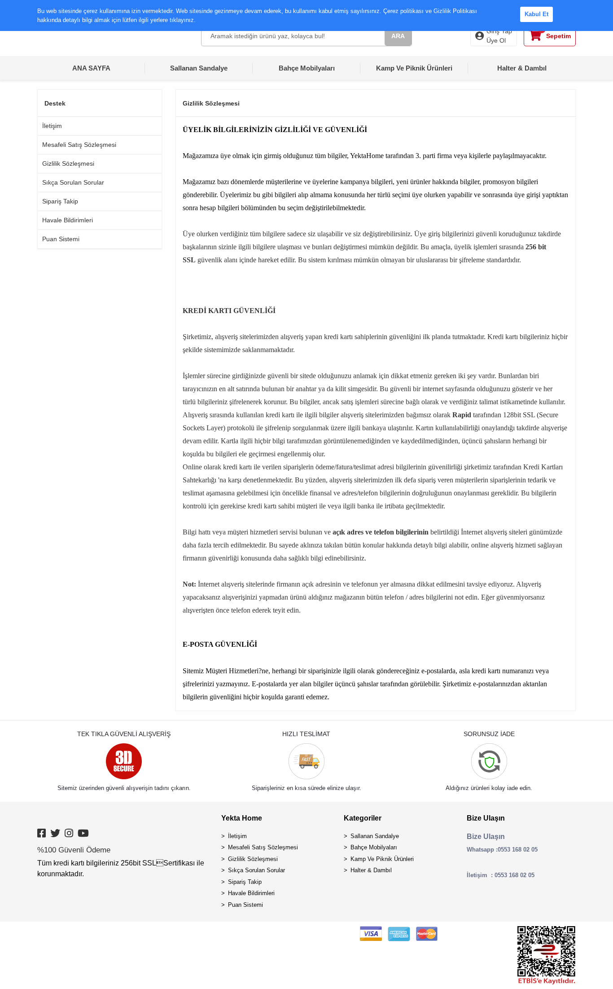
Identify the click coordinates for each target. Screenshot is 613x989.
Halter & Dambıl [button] (522, 68)
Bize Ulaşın (486, 818)
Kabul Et (536, 14)
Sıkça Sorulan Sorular (73, 182)
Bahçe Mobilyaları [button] (307, 68)
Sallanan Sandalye (374, 836)
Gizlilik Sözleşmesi (68, 163)
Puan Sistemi (60, 239)
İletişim (52, 125)
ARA (398, 36)
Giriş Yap (499, 31)
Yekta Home (241, 818)
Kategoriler (362, 818)
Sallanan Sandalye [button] (199, 68)
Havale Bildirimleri (67, 220)
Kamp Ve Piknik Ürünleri (382, 859)
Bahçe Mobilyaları (373, 847)
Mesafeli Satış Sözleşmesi (79, 144)
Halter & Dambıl (371, 870)
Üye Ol (496, 40)
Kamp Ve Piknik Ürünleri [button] (414, 68)
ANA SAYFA (91, 68)
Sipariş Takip (60, 201)
